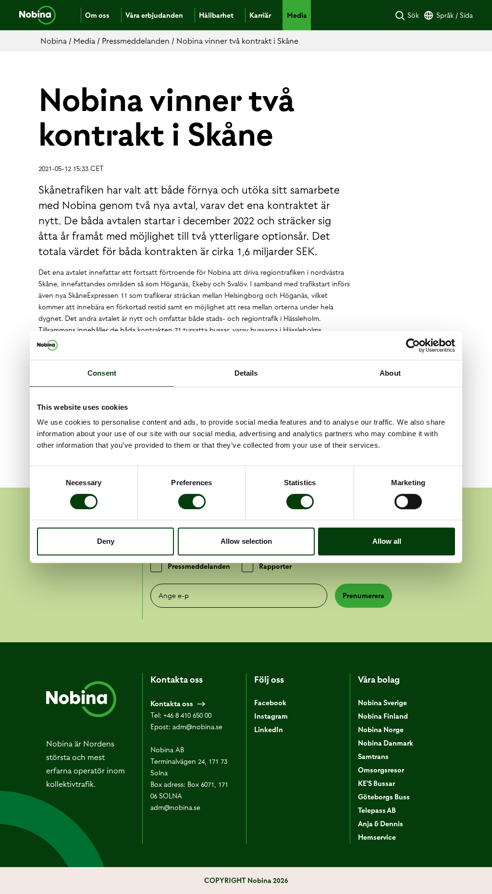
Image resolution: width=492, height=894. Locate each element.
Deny (105, 541)
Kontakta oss (171, 704)
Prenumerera (363, 595)
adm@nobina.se (197, 727)
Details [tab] (246, 373)
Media (297, 15)
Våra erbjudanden (154, 15)
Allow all (386, 541)
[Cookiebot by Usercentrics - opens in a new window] (413, 345)
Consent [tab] (101, 373)
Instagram (271, 716)
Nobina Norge (381, 730)
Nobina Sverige (382, 703)
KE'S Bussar (376, 783)
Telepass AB (377, 810)
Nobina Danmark (385, 743)
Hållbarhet (216, 15)
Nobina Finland (383, 716)
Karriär (260, 15)
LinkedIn (268, 730)
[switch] (192, 501)
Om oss (97, 15)
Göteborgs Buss (384, 797)
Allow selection (246, 541)
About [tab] (390, 373)
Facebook (270, 703)
